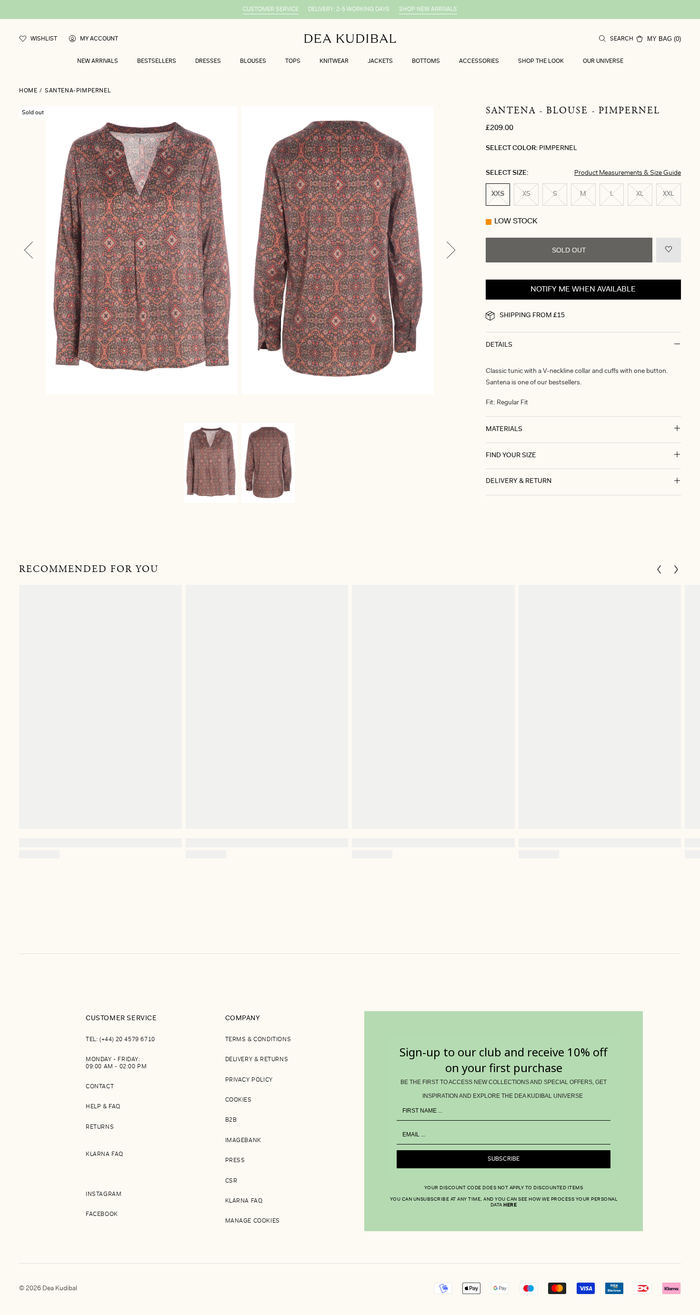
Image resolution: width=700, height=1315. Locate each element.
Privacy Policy (249, 1080)
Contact (100, 1087)
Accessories (479, 61)
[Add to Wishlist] (668, 250)
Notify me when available (583, 289)
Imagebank (243, 1141)
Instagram (103, 1194)
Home (28, 91)
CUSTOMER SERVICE (271, 9)
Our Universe (603, 61)
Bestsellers (156, 61)
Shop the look (541, 61)
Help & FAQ (103, 1107)
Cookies (238, 1100)
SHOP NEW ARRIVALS (428, 9)
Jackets (380, 61)
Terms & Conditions (258, 1040)
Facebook (102, 1214)
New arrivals (97, 61)
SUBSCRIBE (504, 1159)
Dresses (208, 61)
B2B (231, 1120)
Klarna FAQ (104, 1154)
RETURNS (100, 1127)
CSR (231, 1181)
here (510, 1205)
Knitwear (334, 61)
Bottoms (426, 61)
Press (235, 1161)
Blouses (253, 61)
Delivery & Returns (257, 1060)
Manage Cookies (252, 1221)
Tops (292, 61)
